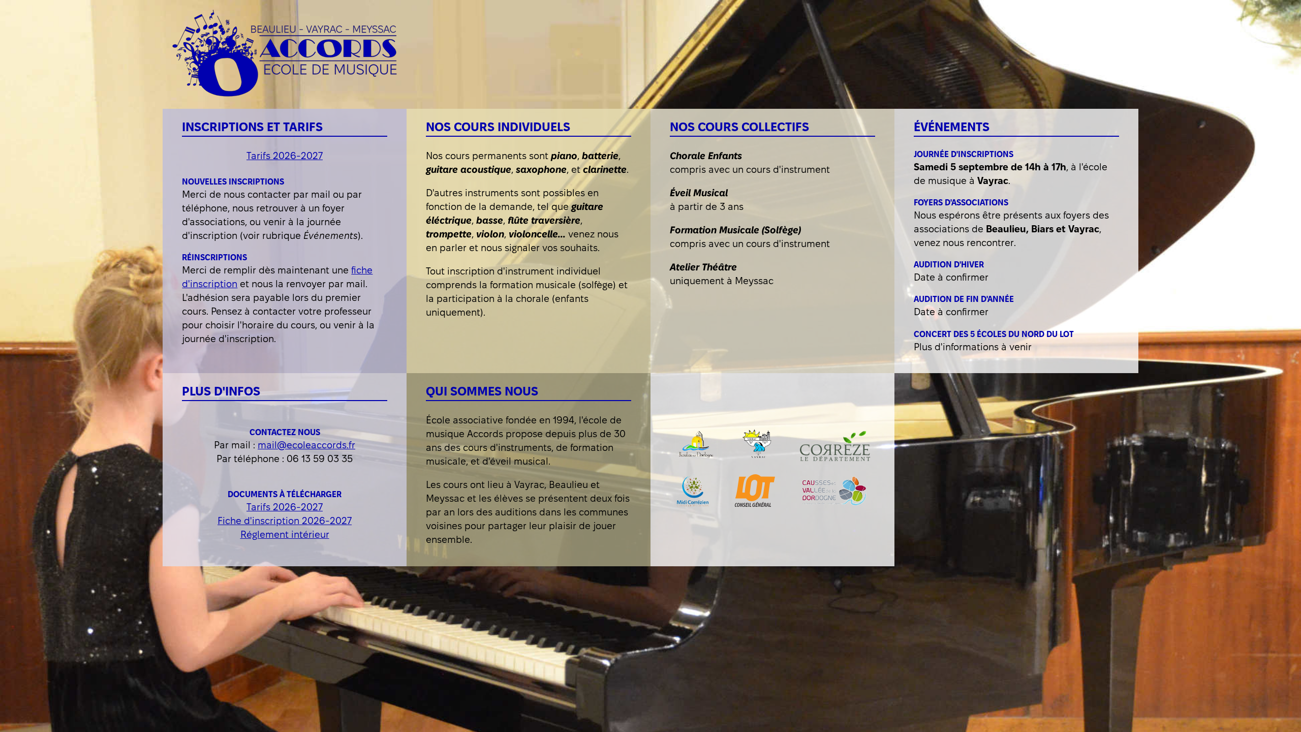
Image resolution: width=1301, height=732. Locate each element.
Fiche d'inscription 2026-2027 (285, 520)
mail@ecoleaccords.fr (306, 445)
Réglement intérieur (284, 534)
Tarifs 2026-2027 (284, 155)
